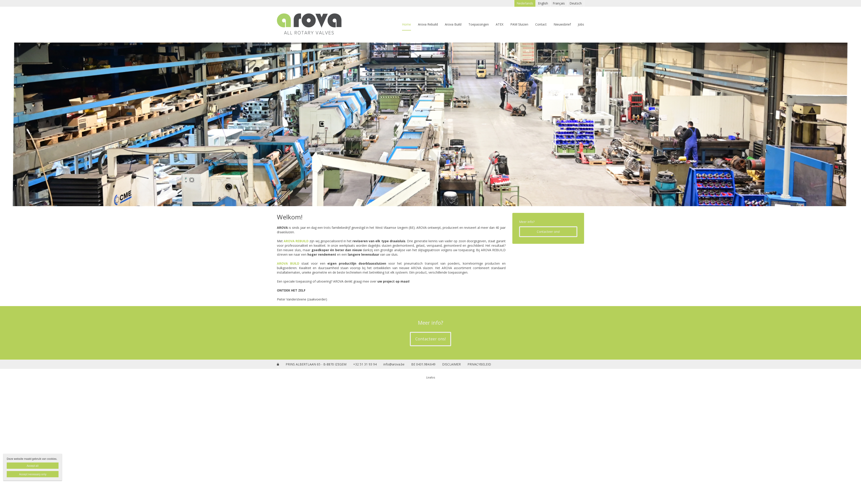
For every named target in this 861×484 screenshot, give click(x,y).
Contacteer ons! (548, 231)
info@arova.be (393, 364)
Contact (541, 24)
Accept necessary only (32, 474)
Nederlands (525, 3)
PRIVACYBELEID (479, 364)
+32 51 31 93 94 (365, 364)
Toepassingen (478, 24)
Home (406, 24)
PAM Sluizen (519, 24)
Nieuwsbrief (562, 24)
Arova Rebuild (428, 24)
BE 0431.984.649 (423, 364)
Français (559, 3)
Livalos (430, 377)
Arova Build (453, 24)
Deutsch (576, 3)
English (543, 3)
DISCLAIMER (451, 364)
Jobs (581, 24)
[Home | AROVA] (316, 24)
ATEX (499, 24)
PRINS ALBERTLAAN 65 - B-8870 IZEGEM (316, 364)
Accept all (33, 465)
